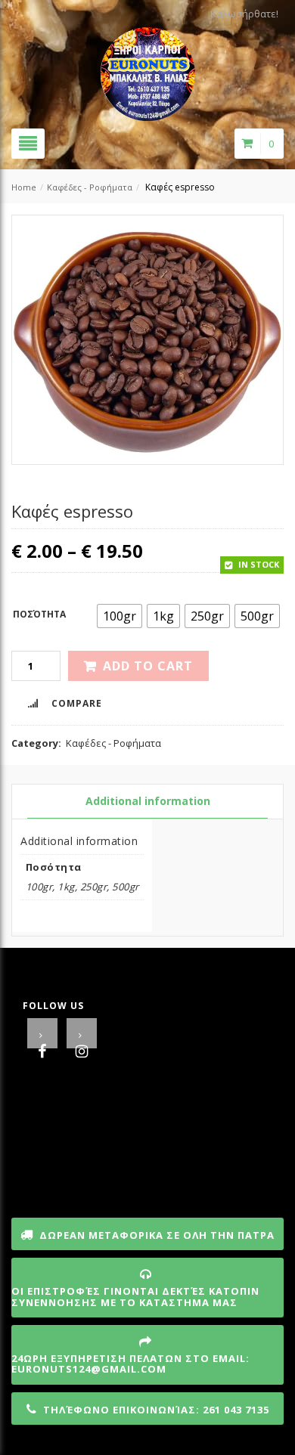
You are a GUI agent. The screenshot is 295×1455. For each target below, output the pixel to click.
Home (23, 187)
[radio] (119, 616)
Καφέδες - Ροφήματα (89, 187)
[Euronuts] (148, 69)
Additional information (147, 801)
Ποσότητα (39, 614)
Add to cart (148, 666)
